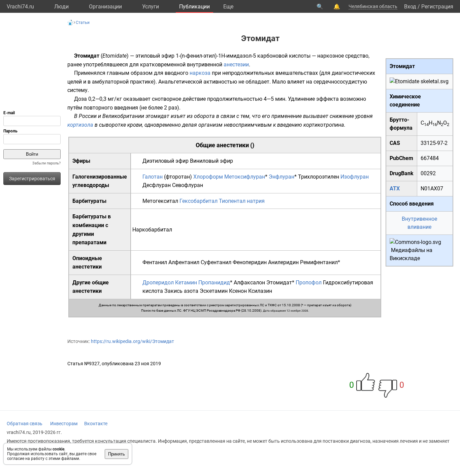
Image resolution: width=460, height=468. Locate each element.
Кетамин (186, 282)
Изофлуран (354, 177)
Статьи (83, 22)
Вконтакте (95, 423)
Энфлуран (281, 177)
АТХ (395, 188)
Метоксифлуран (244, 177)
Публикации (194, 6)
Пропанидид (214, 282)
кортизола (80, 125)
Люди (61, 6)
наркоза (200, 73)
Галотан (152, 177)
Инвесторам (63, 423)
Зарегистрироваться (32, 178)
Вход (410, 6)
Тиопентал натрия (242, 201)
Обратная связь (24, 423)
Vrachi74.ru (20, 6)
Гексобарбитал (198, 201)
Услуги (150, 6)
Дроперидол (158, 282)
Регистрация (437, 6)
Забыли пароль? (46, 163)
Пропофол (309, 282)
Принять (116, 454)
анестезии (236, 64)
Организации (105, 6)
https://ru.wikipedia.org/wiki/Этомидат (132, 341)
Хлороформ (208, 177)
